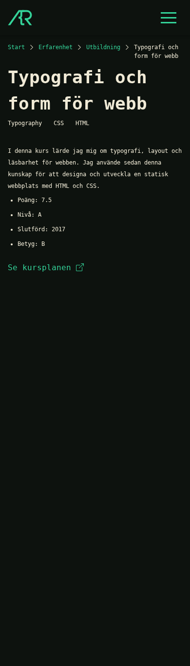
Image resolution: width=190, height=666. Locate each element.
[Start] (20, 17)
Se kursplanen (39, 267)
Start (16, 47)
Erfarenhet (55, 47)
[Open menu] (168, 17)
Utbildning (103, 47)
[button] (168, 17)
